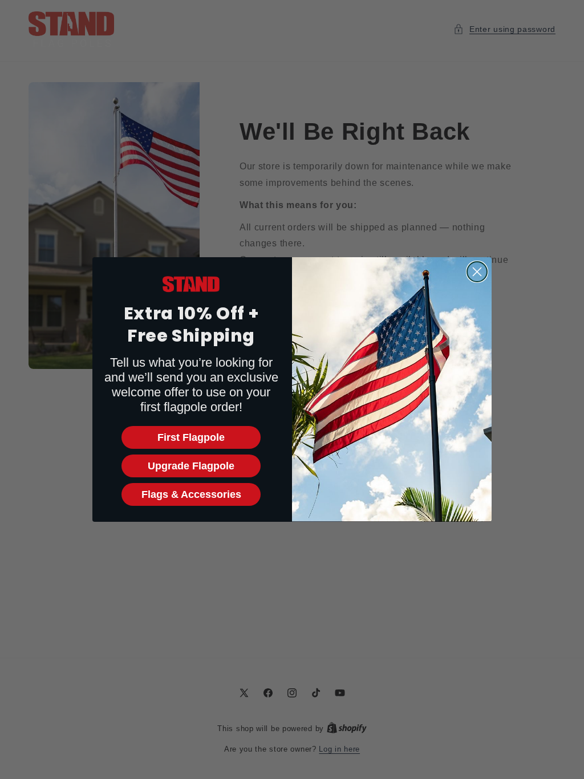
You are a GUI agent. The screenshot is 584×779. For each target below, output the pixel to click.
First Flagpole (191, 437)
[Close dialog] (477, 272)
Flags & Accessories (191, 494)
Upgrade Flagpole (191, 466)
